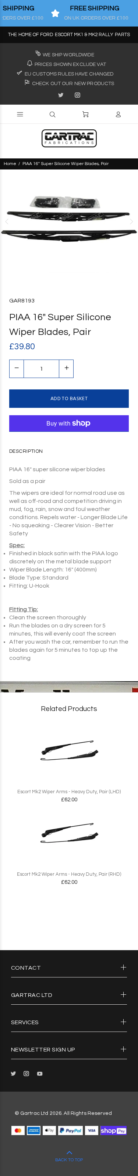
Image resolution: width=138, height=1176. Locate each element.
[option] (69, 221)
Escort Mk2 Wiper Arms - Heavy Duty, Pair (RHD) (69, 874)
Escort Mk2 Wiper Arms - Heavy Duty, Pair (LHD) (69, 791)
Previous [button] (7, 221)
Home (10, 163)
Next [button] (131, 221)
